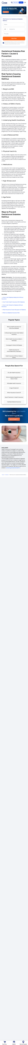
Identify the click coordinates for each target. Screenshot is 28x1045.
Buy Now (21, 2)
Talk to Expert (13, 419)
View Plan (14, 38)
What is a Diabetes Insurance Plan (11, 312)
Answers (6, 474)
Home (3, 474)
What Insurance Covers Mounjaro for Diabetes (14, 309)
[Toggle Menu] (25, 2)
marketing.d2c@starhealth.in (13, 467)
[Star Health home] (4, 2)
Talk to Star (16, 2)
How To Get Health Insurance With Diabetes (14, 302)
